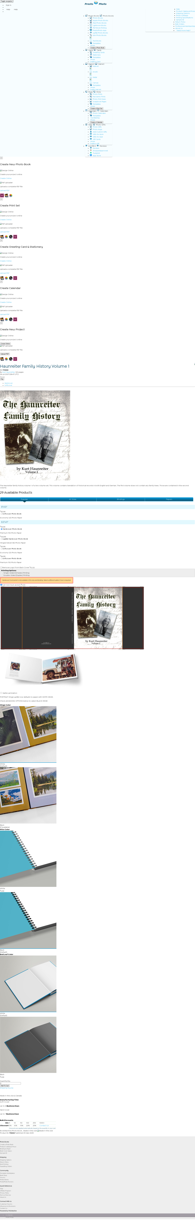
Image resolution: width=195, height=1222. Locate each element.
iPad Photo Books (100, 23)
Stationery (97, 55)
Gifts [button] (90, 125)
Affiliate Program (5, 1191)
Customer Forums (6, 1204)
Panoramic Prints (99, 97)
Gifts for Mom (98, 134)
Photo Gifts (97, 127)
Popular (24, 499)
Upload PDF (4, 190)
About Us (179, 28)
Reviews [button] (103, 146)
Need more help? (183, 30)
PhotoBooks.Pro (10, 1220)
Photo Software (182, 15)
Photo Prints (97, 94)
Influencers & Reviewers (7, 1206)
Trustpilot (96, 153)
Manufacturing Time (9, 1100)
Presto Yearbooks (11, 1219)
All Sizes (72, 499)
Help (178, 9)
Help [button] (8, 9)
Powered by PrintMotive (8, 1211)
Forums (2, 1177)
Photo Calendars (99, 113)
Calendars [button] (92, 111)
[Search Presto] (6, 11)
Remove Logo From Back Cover (18, 567)
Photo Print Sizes (99, 99)
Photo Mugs (97, 129)
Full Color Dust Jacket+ (13, 585)
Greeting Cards (99, 52)
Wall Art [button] (91, 64)
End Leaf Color (6, 954)
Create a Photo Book (97, 48)
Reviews (96, 148)
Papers (169, 499)
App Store (97, 156)
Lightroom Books (99, 25)
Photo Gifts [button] (101, 125)
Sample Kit (180, 20)
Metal (95, 77)
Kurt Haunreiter (8, 372)
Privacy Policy (4, 1193)
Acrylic (95, 72)
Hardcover (9, 383)
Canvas (95, 83)
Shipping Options (183, 13)
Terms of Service (5, 1195)
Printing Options (8, 570)
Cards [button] (90, 50)
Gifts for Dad (98, 137)
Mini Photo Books (99, 35)
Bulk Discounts (6, 1120)
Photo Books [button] (93, 16)
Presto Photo (10, 1217)
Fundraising (95, 118)
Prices (93, 45)
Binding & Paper (5, 1149)
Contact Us (44, 1125)
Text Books (97, 41)
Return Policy (180, 22)
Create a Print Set (96, 108)
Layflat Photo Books (100, 33)
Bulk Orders (179, 24)
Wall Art (96, 66)
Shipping (6, 1088)
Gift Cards (97, 139)
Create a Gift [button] (94, 143)
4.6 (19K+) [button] (92, 146)
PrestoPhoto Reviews (6, 1182)
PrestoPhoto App (99, 30)
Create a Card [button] (95, 62)
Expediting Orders (6, 1166)
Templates (97, 43)
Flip (2, 379)
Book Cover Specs (6, 1151)
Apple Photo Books (100, 20)
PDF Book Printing (100, 28)
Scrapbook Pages (99, 102)
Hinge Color (5, 705)
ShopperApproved (100, 151)
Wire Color (5, 829)
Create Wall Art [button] (95, 89)
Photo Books (98, 18)
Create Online (6, 178)
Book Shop (3, 1175)
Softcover (8, 385)
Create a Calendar (96, 122)
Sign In (8, 5)
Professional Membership (185, 26)
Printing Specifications (184, 18)
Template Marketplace (7, 1173)
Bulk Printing (4, 1164)
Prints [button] (90, 92)
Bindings (121, 499)
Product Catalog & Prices (185, 11)
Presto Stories (4, 1179)
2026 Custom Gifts (100, 132)
